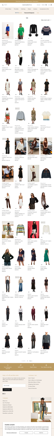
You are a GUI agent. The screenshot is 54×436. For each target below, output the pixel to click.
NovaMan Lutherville (8, 413)
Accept (26, 432)
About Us (5, 400)
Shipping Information (33, 384)
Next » (30, 361)
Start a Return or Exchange (35, 380)
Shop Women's (28, 1)
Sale (38, 12)
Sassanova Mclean (7, 405)
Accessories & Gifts (44, 9)
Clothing (23, 9)
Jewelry (35, 9)
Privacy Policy (45, 429)
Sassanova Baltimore (8, 409)
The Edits (16, 9)
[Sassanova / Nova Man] (27, 5)
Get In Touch (31, 378)
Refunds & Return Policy (34, 382)
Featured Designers (29, 12)
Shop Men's (35, 1)
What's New (8, 9)
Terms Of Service (32, 388)
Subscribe (7, 389)
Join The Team (6, 402)
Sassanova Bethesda (8, 407)
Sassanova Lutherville (8, 411)
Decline (41, 432)
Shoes (29, 9)
